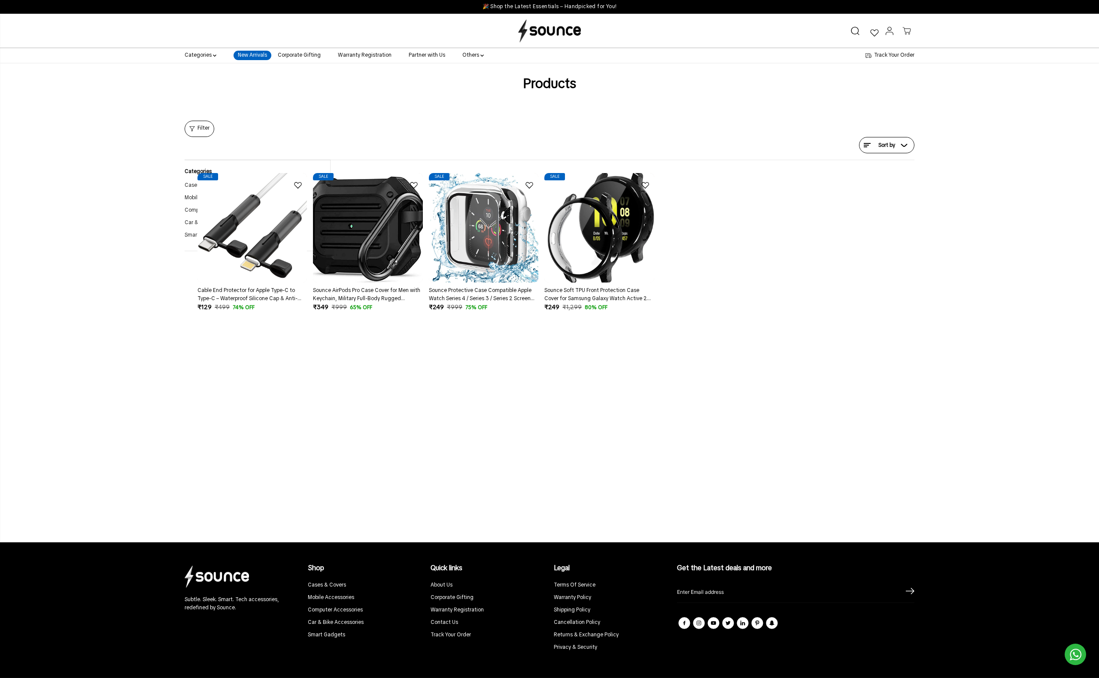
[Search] (855, 31)
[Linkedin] (742, 623)
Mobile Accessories (331, 597)
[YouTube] (713, 623)
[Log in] (889, 31)
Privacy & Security (575, 647)
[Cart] (906, 31)
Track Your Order (451, 635)
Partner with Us (427, 55)
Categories (199, 55)
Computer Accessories (335, 610)
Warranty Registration (365, 55)
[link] (242, 576)
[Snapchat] (772, 623)
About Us (441, 585)
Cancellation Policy (577, 622)
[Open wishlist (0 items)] (874, 32)
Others (471, 55)
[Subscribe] (910, 592)
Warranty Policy (572, 597)
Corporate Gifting (299, 55)
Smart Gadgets (326, 635)
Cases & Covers (327, 585)
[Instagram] (699, 623)
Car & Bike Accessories (336, 622)
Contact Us (444, 622)
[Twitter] (728, 623)
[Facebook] (684, 623)
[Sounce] (549, 30)
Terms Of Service (574, 585)
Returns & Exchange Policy (586, 635)
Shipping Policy (572, 610)
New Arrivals (252, 55)
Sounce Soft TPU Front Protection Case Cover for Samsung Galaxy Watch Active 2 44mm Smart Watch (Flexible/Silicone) (595, 295)
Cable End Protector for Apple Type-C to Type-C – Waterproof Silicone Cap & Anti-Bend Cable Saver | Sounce (247, 295)
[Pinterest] (757, 623)
